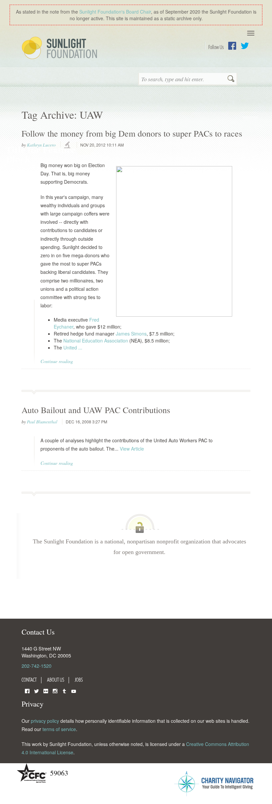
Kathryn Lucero (41, 145)
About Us (55, 679)
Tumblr (64, 690)
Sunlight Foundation (61, 48)
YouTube (73, 690)
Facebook (232, 46)
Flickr (45, 690)
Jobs (79, 679)
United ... (72, 347)
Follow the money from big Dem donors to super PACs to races (132, 133)
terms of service (59, 729)
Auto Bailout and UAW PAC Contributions (96, 409)
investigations (68, 145)
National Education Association (95, 340)
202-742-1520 (36, 665)
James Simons (131, 333)
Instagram (55, 690)
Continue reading (56, 361)
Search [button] (231, 79)
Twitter (245, 46)
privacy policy (45, 720)
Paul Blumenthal (42, 422)
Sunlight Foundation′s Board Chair (115, 11)
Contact (29, 679)
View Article (132, 448)
